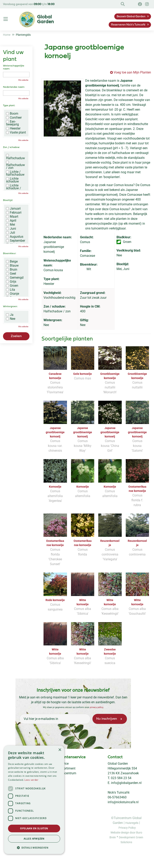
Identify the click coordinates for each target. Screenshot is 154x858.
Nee (12, 318)
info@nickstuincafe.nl (123, 802)
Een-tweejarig (12, 123)
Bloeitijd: (8, 200)
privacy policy (96, 707)
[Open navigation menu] (6, 19)
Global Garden (118, 763)
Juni (13, 228)
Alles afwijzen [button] (34, 838)
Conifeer (16, 117)
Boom (14, 113)
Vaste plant (18, 132)
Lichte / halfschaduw (15, 173)
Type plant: (9, 106)
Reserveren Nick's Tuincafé (128, 24)
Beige (14, 261)
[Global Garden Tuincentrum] (27, 19)
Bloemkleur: (9, 254)
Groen (14, 285)
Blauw (14, 265)
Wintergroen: (10, 307)
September (17, 240)
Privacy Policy (127, 827)
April (13, 220)
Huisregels (131, 822)
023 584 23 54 (121, 778)
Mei (12, 224)
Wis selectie (23, 80)
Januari (15, 208)
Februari (15, 212)
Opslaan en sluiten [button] (34, 828)
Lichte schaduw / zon (13, 188)
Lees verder (31, 780)
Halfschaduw (15, 158)
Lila (12, 289)
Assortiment (66, 768)
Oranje (14, 293)
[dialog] (34, 800)
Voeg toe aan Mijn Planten (132, 72)
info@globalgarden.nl (126, 783)
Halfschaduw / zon (15, 166)
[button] (34, 847)
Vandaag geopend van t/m (29, 4)
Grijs (13, 281)
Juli (12, 232)
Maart (14, 216)
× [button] (59, 749)
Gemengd (16, 277)
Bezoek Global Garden (131, 16)
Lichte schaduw (12, 180)
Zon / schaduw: (11, 147)
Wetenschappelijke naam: (13, 67)
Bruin (13, 269)
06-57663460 (117, 797)
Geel (13, 273)
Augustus (16, 236)
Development (127, 837)
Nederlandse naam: (14, 87)
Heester (15, 128)
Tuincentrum (67, 773)
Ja (11, 314)
